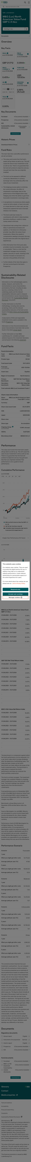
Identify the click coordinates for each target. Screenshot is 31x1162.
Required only (15, 589)
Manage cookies (14, 597)
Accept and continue (15, 594)
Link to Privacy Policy (18, 583)
